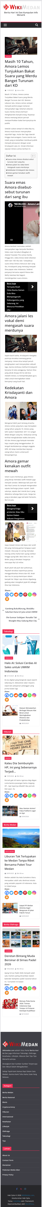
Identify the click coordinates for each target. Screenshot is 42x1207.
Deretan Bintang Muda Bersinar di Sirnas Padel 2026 (20, 960)
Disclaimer (6, 1165)
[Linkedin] (21, 595)
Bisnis (4, 1102)
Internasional (7, 1117)
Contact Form (7, 1160)
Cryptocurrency (8, 1107)
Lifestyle (5, 1126)
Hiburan (8, 56)
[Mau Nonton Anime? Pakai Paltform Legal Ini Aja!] (10, 812)
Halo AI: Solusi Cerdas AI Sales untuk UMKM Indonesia (21, 667)
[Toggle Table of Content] (32, 156)
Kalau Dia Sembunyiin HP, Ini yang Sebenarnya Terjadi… (21, 767)
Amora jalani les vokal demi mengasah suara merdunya (18, 166)
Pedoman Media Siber (11, 1170)
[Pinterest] (25, 595)
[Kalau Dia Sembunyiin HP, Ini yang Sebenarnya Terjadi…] (20, 745)
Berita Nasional (8, 1097)
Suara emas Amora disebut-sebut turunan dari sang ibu (20, 160)
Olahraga (8, 951)
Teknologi (8, 658)
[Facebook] (7, 595)
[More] (7, 599)
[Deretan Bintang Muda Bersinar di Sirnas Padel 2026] (20, 938)
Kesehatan (6, 1122)
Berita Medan (9, 851)
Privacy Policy (7, 1175)
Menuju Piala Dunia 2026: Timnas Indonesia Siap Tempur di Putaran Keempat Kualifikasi (27, 1006)
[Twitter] (12, 595)
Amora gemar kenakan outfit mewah (18, 174)
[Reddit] (16, 595)
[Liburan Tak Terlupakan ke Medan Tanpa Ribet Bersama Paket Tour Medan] (20, 838)
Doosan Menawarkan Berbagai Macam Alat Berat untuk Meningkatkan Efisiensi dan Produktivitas (27, 714)
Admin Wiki (20, 90)
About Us (6, 1155)
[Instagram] (34, 595)
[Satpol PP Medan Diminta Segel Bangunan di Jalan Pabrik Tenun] (10, 911)
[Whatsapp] (30, 595)
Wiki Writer (20, 676)
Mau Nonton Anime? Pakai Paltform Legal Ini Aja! (27, 810)
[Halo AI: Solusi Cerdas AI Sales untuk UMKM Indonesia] (20, 644)
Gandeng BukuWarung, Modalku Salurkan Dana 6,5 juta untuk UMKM (21, 610)
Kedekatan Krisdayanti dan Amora (20, 170)
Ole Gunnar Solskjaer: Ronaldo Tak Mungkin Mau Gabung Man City (21, 619)
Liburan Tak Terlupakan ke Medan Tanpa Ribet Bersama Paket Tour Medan (20, 862)
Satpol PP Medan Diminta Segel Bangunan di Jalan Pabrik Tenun (26, 909)
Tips (4, 1141)
